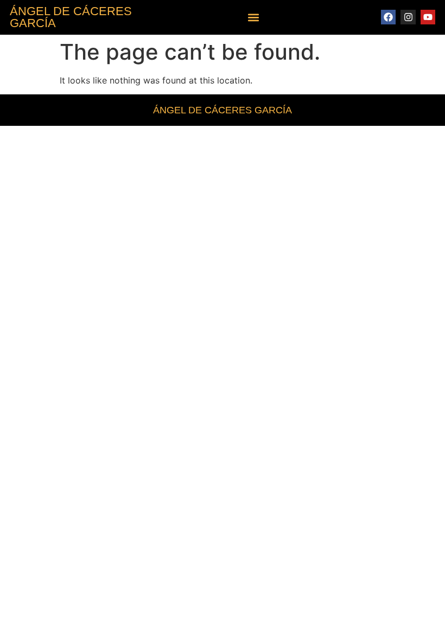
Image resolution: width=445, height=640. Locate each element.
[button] (254, 18)
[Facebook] (388, 17)
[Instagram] (407, 17)
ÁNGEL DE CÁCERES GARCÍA (71, 17)
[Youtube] (428, 17)
